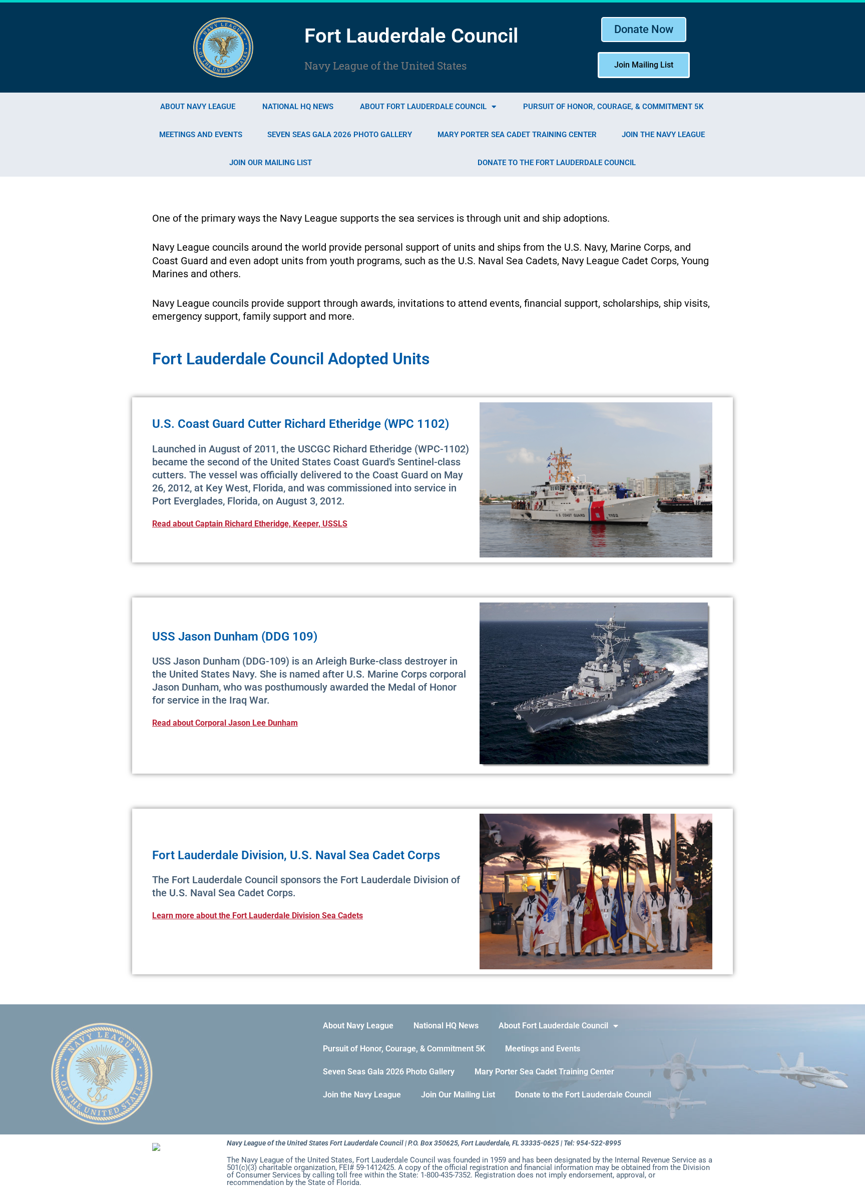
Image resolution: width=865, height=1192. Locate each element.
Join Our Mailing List (270, 162)
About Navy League (197, 106)
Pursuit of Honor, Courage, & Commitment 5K (613, 106)
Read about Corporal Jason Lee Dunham (225, 723)
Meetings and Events (200, 134)
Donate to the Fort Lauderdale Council (557, 162)
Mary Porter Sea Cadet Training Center (517, 134)
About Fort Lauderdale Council (423, 106)
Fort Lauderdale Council (411, 36)
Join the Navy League (663, 134)
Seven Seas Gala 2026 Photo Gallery (339, 134)
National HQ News (297, 106)
